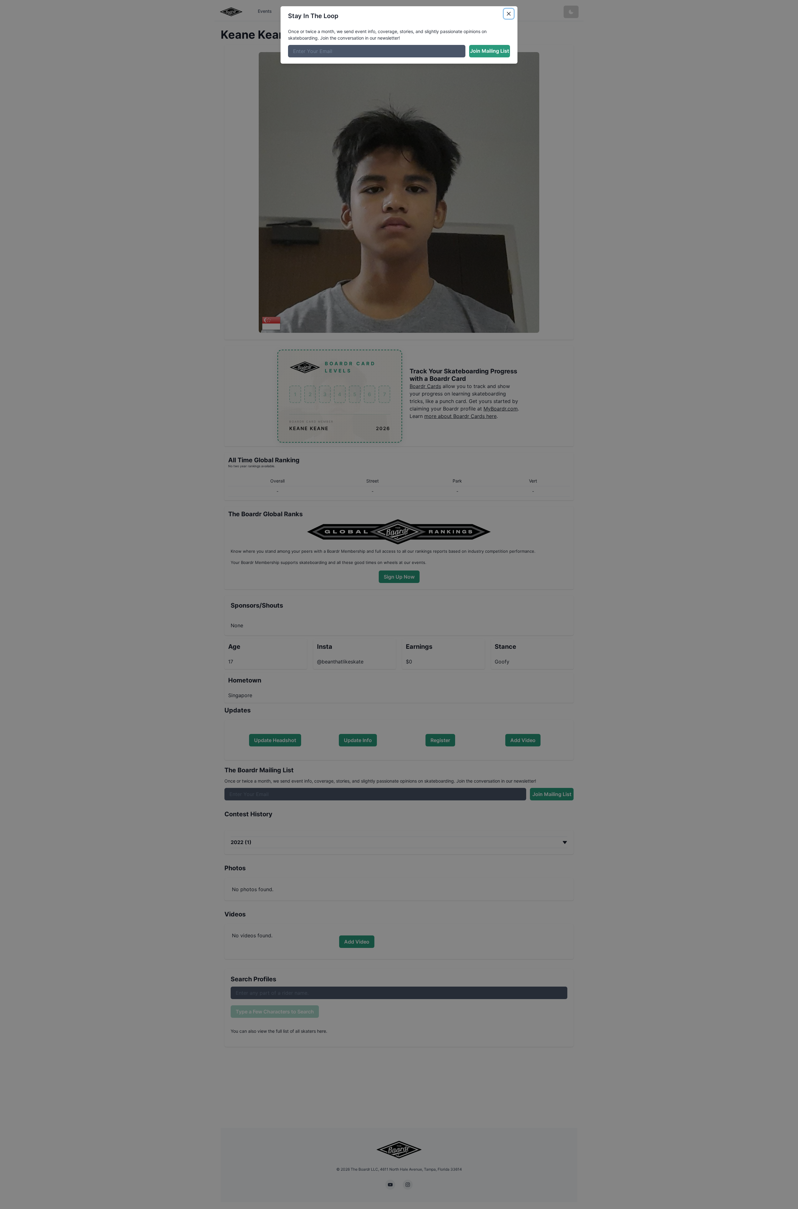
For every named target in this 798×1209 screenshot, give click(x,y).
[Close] (509, 14)
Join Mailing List (489, 51)
